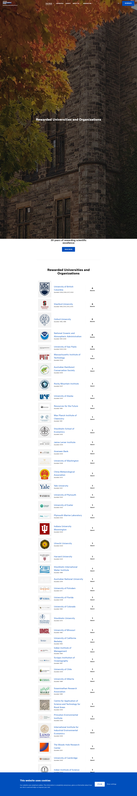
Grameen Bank (61, 451)
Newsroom (87, 3)
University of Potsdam (65, 588)
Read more (68, 249)
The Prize (49, 3)
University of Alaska (63, 396)
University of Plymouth (65, 495)
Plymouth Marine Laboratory (68, 515)
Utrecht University (63, 543)
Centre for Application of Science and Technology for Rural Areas (67, 704)
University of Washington (66, 460)
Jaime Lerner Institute (64, 442)
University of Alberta (64, 679)
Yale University (61, 485)
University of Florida (63, 597)
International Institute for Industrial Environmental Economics (66, 730)
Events (68, 3)
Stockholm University (64, 618)
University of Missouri (64, 630)
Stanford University (63, 304)
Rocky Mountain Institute (66, 383)
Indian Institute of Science (66, 769)
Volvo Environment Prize (10, 3)
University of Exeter (63, 505)
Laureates (59, 3)
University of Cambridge (65, 758)
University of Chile (63, 669)
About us (76, 3)
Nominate (128, 3)
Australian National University (68, 579)
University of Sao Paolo (65, 346)
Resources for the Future (66, 406)
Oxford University (62, 319)
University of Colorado (64, 606)
